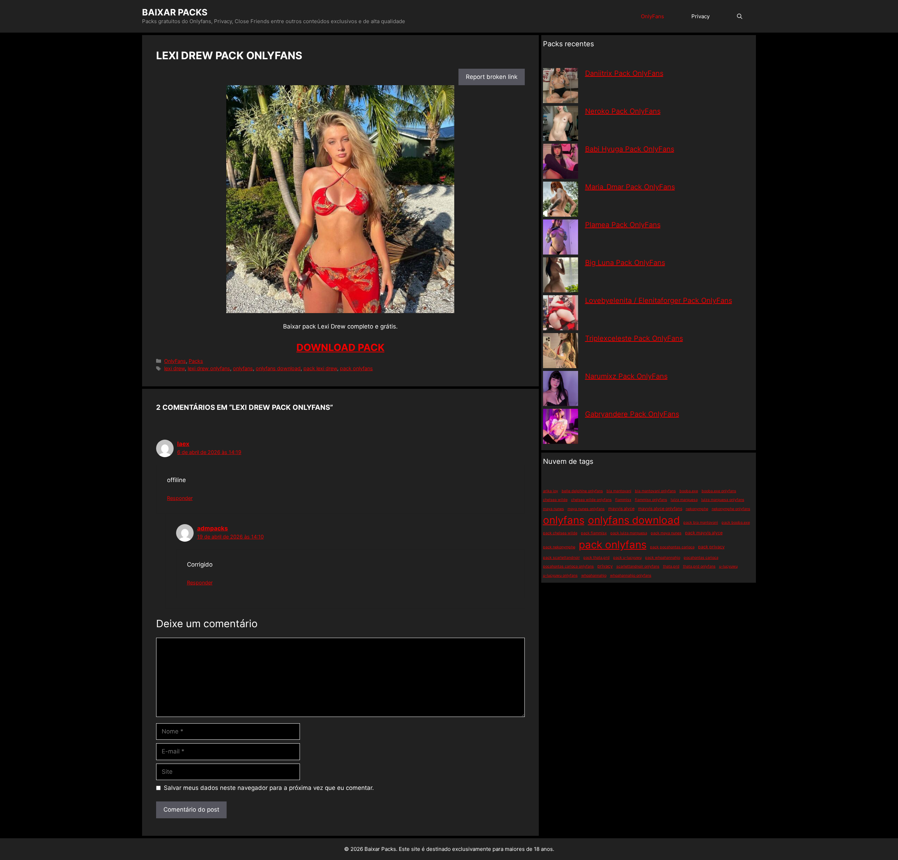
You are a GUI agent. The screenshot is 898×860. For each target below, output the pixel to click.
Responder (180, 498)
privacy (605, 566)
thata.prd (671, 566)
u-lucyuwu (728, 566)
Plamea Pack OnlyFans (623, 225)
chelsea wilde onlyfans (591, 499)
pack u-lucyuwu (627, 557)
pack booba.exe (736, 522)
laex (183, 443)
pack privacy (711, 546)
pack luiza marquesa (628, 533)
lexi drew (174, 368)
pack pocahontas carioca (672, 547)
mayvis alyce (621, 508)
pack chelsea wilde (560, 533)
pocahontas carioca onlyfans (568, 566)
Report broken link (491, 76)
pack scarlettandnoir (561, 557)
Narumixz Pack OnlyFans (626, 376)
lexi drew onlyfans (209, 368)
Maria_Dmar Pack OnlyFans (630, 187)
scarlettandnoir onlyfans (637, 566)
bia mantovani (619, 491)
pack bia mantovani (700, 522)
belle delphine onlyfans (582, 491)
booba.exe (688, 491)
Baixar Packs (174, 12)
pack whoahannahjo (662, 557)
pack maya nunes (666, 533)
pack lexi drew (320, 368)
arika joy (550, 491)
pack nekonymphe (559, 547)
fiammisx (623, 499)
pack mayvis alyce (704, 532)
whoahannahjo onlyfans (630, 575)
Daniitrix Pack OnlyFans (624, 73)
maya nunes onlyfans (586, 509)
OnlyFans (652, 16)
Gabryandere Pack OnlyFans (632, 414)
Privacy (700, 16)
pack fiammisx (594, 533)
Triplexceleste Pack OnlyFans (634, 338)
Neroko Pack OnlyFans (623, 111)
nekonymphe (697, 509)
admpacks (212, 528)
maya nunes (553, 509)
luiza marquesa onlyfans (722, 499)
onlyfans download (278, 368)
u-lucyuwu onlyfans (560, 575)
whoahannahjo (594, 575)
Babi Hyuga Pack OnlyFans (629, 149)
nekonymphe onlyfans (731, 509)
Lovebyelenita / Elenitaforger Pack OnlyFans (658, 300)
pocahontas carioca (701, 557)
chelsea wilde (555, 499)
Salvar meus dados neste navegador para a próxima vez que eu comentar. (269, 787)
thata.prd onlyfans (699, 566)
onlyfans (243, 368)
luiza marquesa (684, 499)
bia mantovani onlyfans (655, 491)
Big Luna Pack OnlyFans (625, 262)
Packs (196, 361)
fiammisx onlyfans (651, 499)
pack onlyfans (356, 368)
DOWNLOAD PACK (340, 347)
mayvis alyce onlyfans (660, 508)
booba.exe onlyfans (719, 491)
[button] (739, 16)
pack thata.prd (596, 557)
